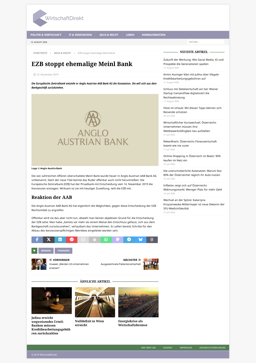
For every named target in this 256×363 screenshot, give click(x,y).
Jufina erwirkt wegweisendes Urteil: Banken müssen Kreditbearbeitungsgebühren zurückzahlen (50, 325)
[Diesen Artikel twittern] (48, 240)
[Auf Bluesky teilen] (140, 240)
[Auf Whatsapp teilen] (106, 240)
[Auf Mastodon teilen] (117, 240)
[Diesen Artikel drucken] (94, 240)
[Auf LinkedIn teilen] (60, 240)
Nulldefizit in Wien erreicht (89, 323)
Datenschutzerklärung (212, 347)
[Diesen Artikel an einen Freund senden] (83, 240)
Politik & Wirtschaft (46, 34)
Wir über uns (148, 347)
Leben (130, 34)
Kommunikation (153, 34)
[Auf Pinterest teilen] (71, 240)
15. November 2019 (47, 74)
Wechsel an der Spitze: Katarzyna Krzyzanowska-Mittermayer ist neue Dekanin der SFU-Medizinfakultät (194, 204)
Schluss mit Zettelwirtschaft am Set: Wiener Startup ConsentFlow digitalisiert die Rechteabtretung (190, 93)
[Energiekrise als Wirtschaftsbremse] (138, 302)
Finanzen (64, 250)
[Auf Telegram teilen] (129, 240)
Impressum (186, 347)
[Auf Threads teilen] (152, 240)
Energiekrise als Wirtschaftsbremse (132, 323)
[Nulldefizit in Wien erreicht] (95, 302)
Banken (46, 250)
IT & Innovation (80, 34)
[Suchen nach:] (206, 42)
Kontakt (167, 347)
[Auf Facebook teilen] (37, 240)
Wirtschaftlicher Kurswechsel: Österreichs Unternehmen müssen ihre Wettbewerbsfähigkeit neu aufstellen (189, 127)
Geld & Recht (109, 34)
